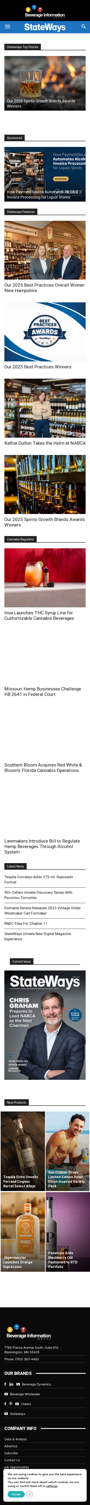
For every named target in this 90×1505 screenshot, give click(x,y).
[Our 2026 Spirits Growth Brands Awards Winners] (45, 83)
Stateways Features (21, 212)
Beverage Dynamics (36, 1384)
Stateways (17, 1414)
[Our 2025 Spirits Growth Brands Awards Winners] (45, 484)
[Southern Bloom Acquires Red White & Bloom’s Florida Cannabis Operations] (45, 732)
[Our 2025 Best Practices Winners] (45, 331)
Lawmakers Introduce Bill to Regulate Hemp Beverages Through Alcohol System (42, 846)
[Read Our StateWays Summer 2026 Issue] (45, 1025)
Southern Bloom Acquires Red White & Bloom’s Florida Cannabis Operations (43, 767)
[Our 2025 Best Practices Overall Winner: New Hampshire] (45, 250)
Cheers (26, 1404)
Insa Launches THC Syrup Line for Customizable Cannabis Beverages (39, 615)
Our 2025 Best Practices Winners (37, 366)
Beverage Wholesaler (25, 1394)
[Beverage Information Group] (45, 11)
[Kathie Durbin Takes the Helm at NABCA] (45, 408)
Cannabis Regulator (20, 539)
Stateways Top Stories (22, 47)
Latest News (15, 866)
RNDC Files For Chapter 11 (26, 923)
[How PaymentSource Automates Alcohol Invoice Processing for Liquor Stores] (45, 174)
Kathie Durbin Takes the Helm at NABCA (45, 443)
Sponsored (14, 138)
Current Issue (21, 961)
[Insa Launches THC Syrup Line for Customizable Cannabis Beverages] (45, 577)
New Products (16, 1102)
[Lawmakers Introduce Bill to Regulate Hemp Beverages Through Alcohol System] (45, 809)
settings (51, 1486)
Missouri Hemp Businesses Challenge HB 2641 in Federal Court (42, 691)
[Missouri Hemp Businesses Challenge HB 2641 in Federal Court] (45, 656)
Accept (16, 1494)
